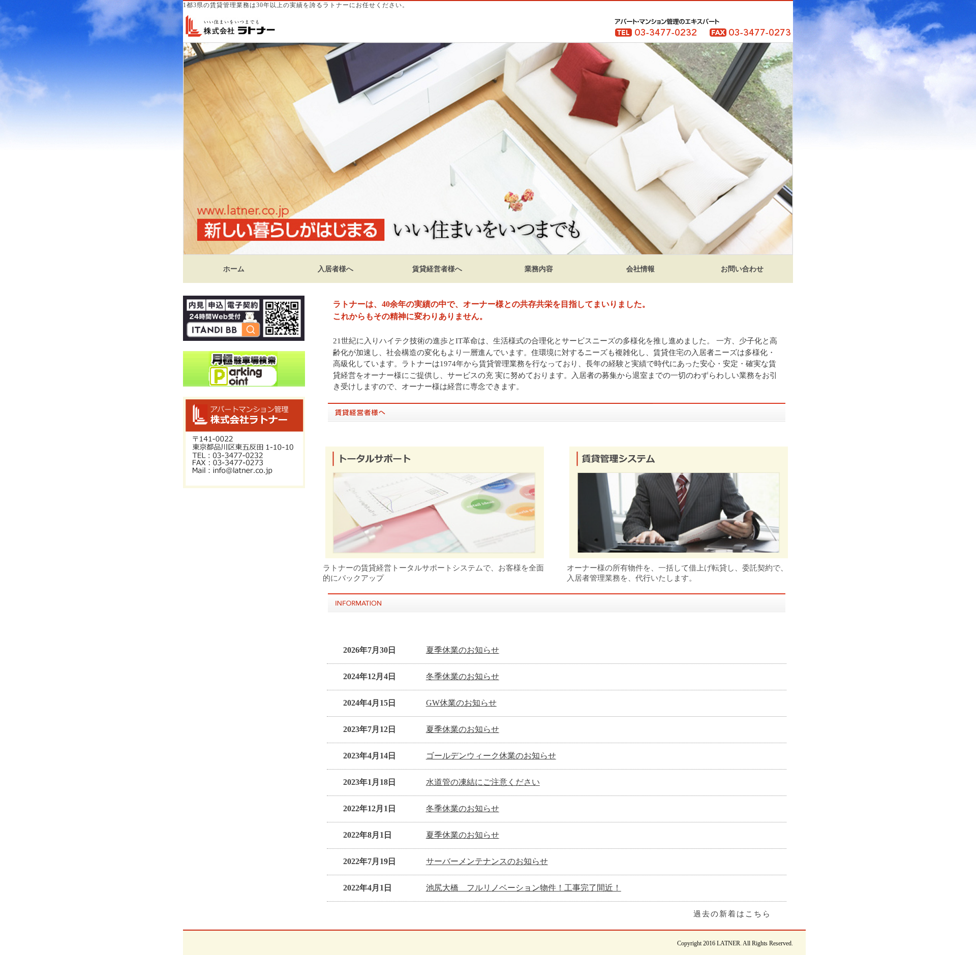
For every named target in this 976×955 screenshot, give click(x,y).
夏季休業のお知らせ (462, 650)
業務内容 (539, 269)
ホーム (234, 269)
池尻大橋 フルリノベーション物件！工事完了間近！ (523, 887)
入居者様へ (335, 269)
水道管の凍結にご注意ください (483, 782)
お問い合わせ (742, 269)
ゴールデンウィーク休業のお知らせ (491, 755)
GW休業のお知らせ (461, 702)
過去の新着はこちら (732, 914)
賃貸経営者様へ (437, 269)
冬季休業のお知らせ (462, 676)
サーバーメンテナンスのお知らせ (487, 861)
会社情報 (640, 269)
